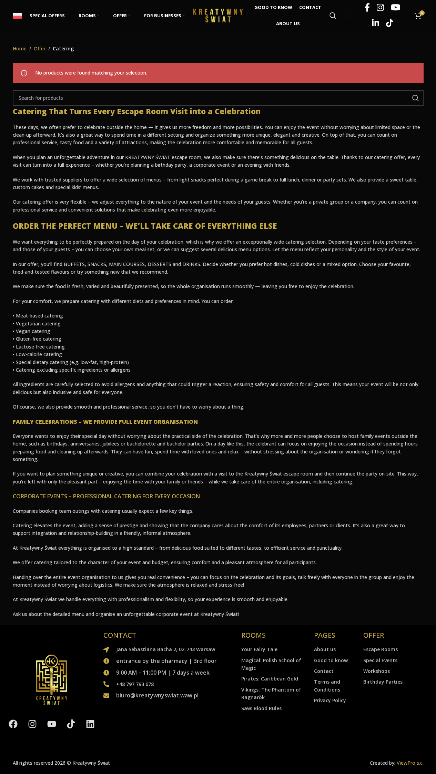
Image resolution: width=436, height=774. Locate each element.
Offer (39, 48)
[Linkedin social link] (375, 23)
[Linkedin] (90, 724)
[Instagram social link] (380, 8)
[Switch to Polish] (17, 16)
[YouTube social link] (395, 8)
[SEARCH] (416, 98)
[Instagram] (32, 724)
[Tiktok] (71, 724)
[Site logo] (218, 15)
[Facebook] (13, 724)
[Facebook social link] (367, 8)
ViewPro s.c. (410, 763)
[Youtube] (51, 724)
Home (20, 48)
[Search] (333, 15)
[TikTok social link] (390, 23)
